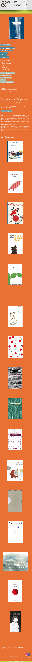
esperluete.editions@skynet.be (25, 657)
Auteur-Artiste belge (21, 647)
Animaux (13, 647)
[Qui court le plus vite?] (15, 387)
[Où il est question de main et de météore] (15, 161)
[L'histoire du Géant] (15, 570)
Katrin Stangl (16, 102)
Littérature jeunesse (6, 647)
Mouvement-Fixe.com (18, 661)
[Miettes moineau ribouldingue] (15, 222)
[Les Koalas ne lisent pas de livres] (15, 326)
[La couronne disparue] (15, 449)
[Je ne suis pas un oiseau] (15, 192)
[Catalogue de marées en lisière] (15, 357)
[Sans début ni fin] (15, 600)
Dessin (3, 648)
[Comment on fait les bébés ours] (15, 253)
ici (10, 91)
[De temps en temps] (15, 480)
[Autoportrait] (15, 541)
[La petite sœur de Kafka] (15, 631)
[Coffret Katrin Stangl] (15, 511)
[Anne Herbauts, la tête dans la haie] (15, 284)
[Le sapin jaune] (15, 418)
